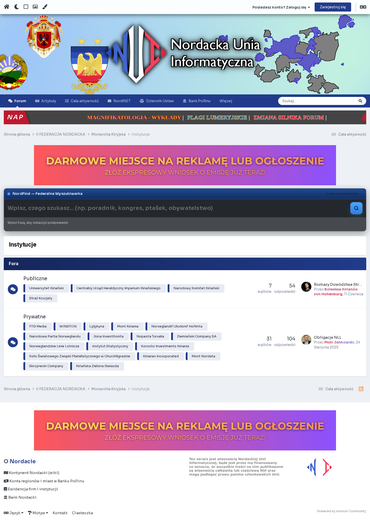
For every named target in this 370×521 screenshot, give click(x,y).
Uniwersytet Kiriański (46, 288)
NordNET (122, 101)
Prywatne (34, 317)
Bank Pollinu (199, 101)
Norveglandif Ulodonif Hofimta (176, 326)
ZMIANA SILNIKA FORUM (234, 117)
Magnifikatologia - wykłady (80, 117)
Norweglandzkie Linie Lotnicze (54, 346)
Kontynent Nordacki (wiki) (33, 472)
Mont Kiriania (127, 326)
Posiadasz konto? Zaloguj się (280, 7)
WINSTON (68, 326)
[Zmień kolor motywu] (44, 7)
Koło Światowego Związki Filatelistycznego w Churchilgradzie (79, 356)
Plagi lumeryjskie (163, 117)
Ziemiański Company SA (196, 336)
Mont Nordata (203, 356)
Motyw (39, 512)
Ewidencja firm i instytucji (32, 489)
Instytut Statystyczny (110, 346)
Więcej (225, 101)
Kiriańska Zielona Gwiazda (97, 366)
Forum (20, 101)
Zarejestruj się (333, 7)
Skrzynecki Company (46, 366)
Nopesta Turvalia (150, 336)
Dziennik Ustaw (160, 101)
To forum (341, 101)
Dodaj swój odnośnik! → (344, 194)
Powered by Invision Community (341, 511)
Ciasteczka (82, 512)
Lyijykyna (96, 326)
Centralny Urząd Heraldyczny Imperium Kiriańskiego (119, 288)
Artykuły (48, 101)
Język (15, 512)
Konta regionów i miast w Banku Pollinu (46, 481)
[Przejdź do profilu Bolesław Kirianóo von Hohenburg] (306, 287)
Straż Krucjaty (40, 298)
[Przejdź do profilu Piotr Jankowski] (306, 340)
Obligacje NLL (327, 337)
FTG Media (38, 326)
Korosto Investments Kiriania (165, 346)
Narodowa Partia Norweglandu (55, 336)
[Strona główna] (7, 7)
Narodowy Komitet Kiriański (196, 288)
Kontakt (60, 512)
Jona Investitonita (108, 336)
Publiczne (35, 279)
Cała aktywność (85, 101)
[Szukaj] (360, 101)
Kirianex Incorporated (161, 356)
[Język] (363, 7)
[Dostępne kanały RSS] (361, 389)
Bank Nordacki (22, 497)
